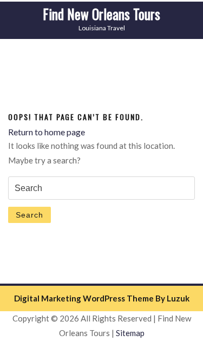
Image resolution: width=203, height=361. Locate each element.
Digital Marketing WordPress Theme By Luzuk (101, 298)
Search (29, 215)
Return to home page (46, 132)
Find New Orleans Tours (101, 14)
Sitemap (130, 333)
